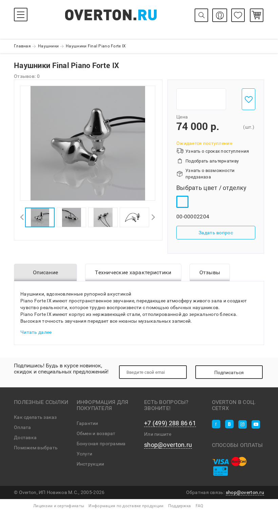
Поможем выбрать (36, 447)
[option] (87, 143)
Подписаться (229, 372)
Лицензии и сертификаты (58, 505)
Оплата (22, 427)
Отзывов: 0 (27, 76)
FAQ (199, 505)
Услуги (85, 453)
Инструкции (90, 464)
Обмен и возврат (96, 433)
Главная (22, 46)
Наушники (48, 46)
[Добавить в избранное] (248, 99)
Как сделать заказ (35, 417)
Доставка (25, 437)
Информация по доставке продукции (125, 505)
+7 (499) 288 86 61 (170, 423)
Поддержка (179, 505)
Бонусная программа (101, 443)
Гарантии (87, 423)
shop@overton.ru (168, 445)
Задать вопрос (216, 232)
